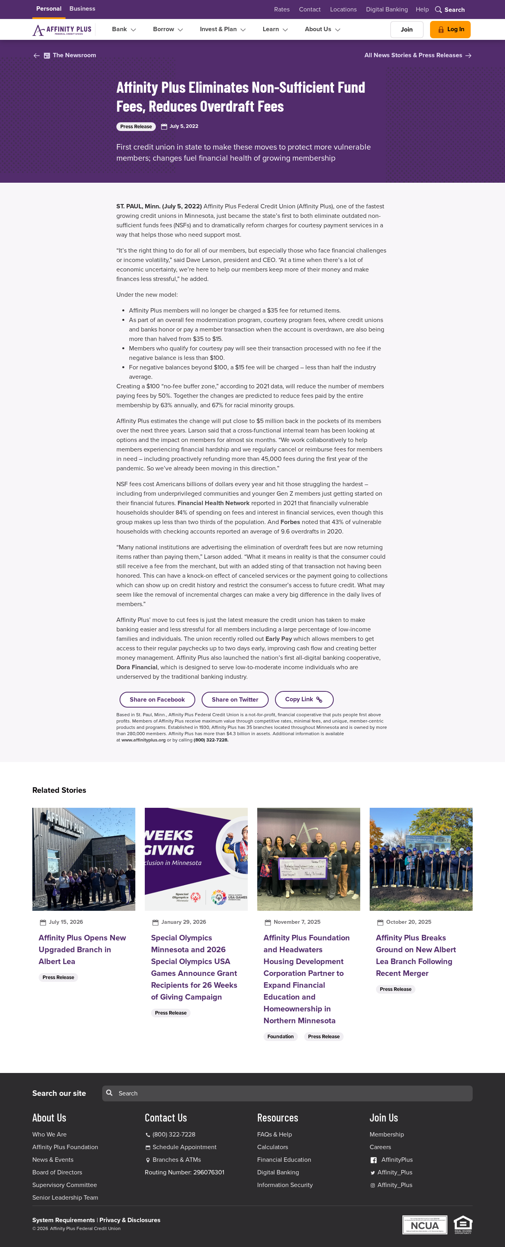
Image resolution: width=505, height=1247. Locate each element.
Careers (380, 1147)
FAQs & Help (274, 1134)
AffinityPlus (397, 1160)
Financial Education (284, 1160)
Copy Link (300, 699)
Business (82, 9)
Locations (343, 9)
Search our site (59, 1093)
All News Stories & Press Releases (414, 55)
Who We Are (49, 1134)
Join (407, 30)
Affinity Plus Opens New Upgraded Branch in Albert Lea (82, 949)
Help (422, 9)
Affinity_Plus (394, 1172)
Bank (120, 29)
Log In (455, 29)
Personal (49, 9)
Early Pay (279, 639)
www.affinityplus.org (144, 740)
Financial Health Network (214, 503)
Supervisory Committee (64, 1185)
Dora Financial (136, 667)
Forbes (290, 522)
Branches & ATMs (177, 1160)
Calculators (272, 1147)
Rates (282, 9)
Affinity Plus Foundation (65, 1147)
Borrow (164, 29)
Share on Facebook (157, 700)
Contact (310, 9)
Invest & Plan (219, 29)
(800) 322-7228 (173, 1134)
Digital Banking (387, 9)
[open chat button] (482, 1224)
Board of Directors (57, 1172)
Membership (387, 1134)
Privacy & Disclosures (130, 1220)
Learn (272, 29)
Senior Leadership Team (65, 1198)
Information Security (285, 1185)
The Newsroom (73, 55)
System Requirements (63, 1220)
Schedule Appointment (185, 1147)
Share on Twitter (235, 700)
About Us (319, 29)
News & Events (52, 1160)
